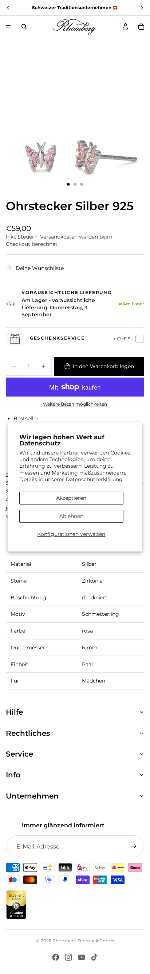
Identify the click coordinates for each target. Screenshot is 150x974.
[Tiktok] (94, 957)
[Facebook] (55, 957)
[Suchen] (24, 27)
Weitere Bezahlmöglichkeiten (75, 404)
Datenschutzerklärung (94, 479)
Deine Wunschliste (40, 268)
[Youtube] (81, 957)
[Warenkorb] (141, 27)
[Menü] (8, 26)
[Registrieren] (133, 846)
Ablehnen (71, 516)
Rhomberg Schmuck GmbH (83, 940)
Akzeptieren (71, 498)
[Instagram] (68, 957)
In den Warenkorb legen (103, 366)
